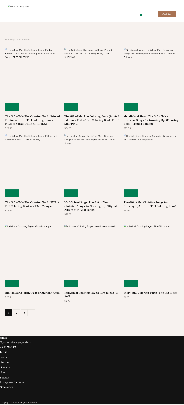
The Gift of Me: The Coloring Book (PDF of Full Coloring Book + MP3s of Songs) (32, 204)
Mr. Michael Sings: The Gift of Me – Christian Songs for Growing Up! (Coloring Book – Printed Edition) (151, 120)
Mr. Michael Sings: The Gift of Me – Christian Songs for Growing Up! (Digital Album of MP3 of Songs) (90, 206)
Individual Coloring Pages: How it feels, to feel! (91, 294)
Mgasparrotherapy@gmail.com (16, 342)
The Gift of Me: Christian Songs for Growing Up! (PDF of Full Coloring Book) (150, 204)
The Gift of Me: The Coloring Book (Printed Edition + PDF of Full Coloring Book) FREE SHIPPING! (91, 120)
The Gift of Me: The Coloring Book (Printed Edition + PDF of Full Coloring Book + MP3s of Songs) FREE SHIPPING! (32, 120)
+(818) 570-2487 (8, 347)
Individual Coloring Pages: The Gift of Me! (151, 293)
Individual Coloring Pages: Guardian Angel (32, 293)
